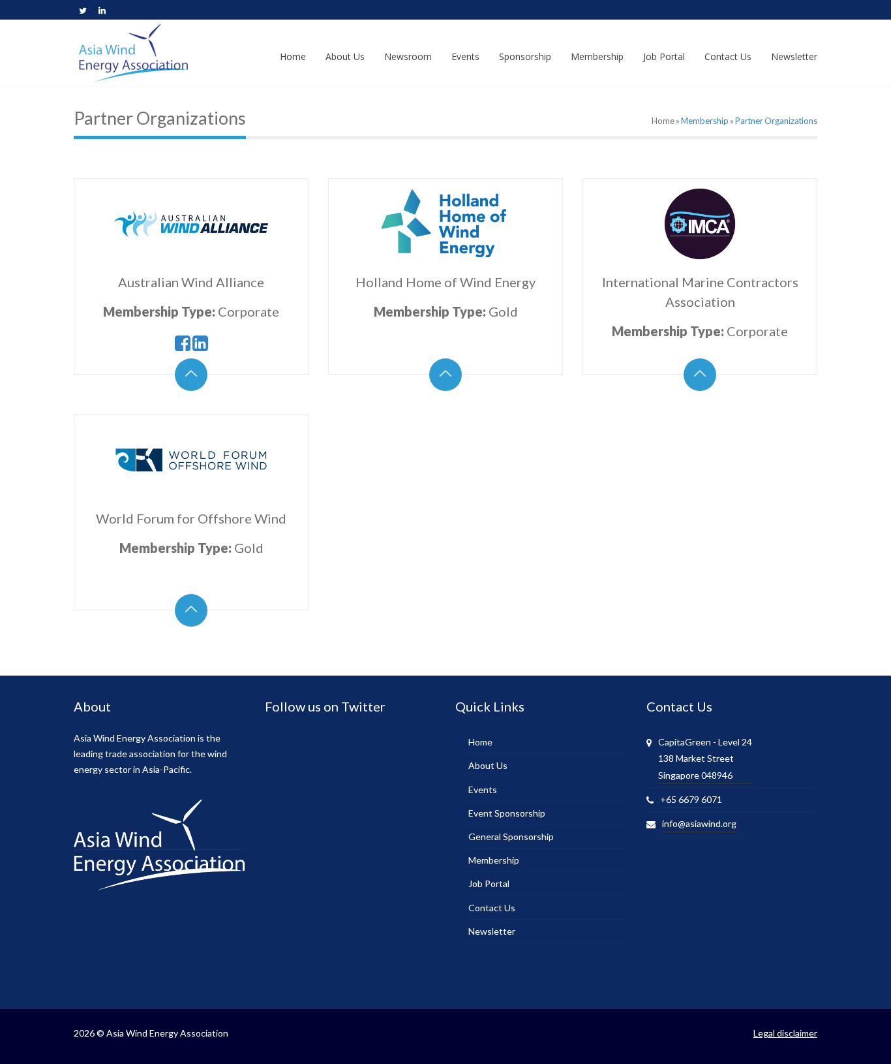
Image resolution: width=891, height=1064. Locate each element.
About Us (487, 765)
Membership (705, 121)
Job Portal (488, 883)
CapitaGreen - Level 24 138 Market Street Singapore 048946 (705, 758)
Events (482, 789)
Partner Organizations (776, 121)
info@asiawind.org (699, 823)
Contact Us (491, 907)
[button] (191, 374)
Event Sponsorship (506, 813)
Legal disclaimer (785, 1033)
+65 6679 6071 (691, 799)
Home (663, 121)
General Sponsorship (511, 836)
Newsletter (491, 931)
